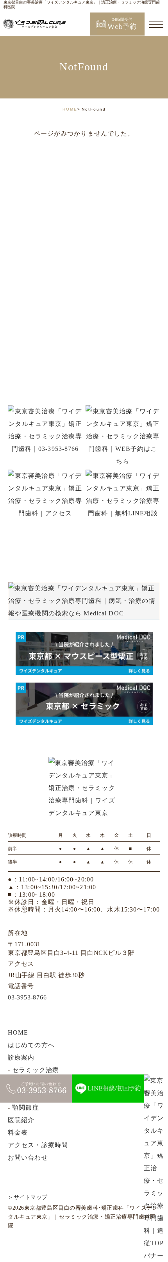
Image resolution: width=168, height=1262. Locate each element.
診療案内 (21, 1057)
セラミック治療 (35, 1070)
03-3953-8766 (27, 997)
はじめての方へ (31, 1045)
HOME (70, 109)
